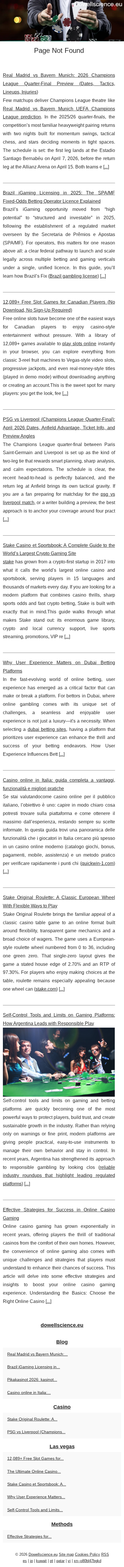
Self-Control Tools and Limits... (35, 1509)
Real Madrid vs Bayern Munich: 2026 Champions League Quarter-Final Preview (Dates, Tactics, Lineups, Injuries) (59, 83)
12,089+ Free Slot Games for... (35, 1458)
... (106, 166)
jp (31, 1561)
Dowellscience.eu (43, 1554)
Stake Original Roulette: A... (32, 1419)
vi (69, 1561)
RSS (105, 1554)
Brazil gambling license (73, 276)
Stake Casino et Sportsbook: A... (36, 1484)
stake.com (45, 989)
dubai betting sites (47, 729)
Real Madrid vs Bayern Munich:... (37, 1354)
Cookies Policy (87, 1554)
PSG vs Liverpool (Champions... (36, 1431)
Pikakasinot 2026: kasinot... (32, 1379)
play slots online (79, 343)
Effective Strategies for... (29, 1536)
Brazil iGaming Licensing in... (33, 1366)
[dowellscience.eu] (62, 20)
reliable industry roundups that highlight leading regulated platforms (59, 1176)
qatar (60, 1561)
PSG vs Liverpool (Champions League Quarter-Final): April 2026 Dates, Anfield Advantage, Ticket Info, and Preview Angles (59, 428)
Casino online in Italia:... (29, 1392)
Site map (66, 1554)
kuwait (41, 1561)
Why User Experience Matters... (36, 1496)
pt (51, 1561)
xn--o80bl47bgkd (87, 1561)
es (25, 1561)
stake (8, 561)
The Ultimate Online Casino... (34, 1471)
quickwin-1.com (98, 863)
